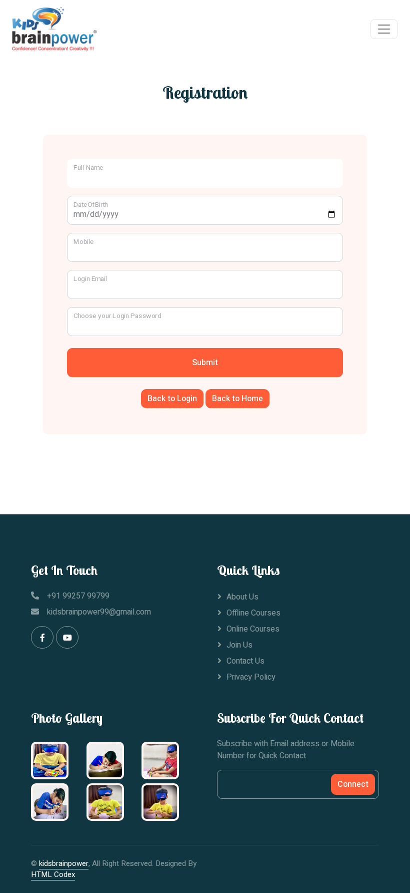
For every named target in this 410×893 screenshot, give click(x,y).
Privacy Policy (251, 677)
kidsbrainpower (63, 863)
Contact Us (245, 661)
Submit (205, 363)
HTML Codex (53, 874)
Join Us (239, 645)
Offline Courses (253, 613)
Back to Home (237, 399)
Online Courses (253, 629)
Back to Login (172, 399)
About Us (242, 597)
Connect (353, 784)
